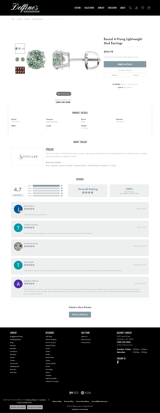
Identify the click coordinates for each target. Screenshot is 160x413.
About (122, 7)
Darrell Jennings (31, 243)
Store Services (86, 339)
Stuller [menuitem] (48, 366)
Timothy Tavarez (31, 225)
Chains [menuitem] (12, 357)
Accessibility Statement (99, 401)
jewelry (19, 19)
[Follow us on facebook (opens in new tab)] (118, 362)
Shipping (115, 75)
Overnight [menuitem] (49, 369)
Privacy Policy (85, 342)
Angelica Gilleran (31, 281)
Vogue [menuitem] (48, 360)
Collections (89, 7)
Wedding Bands (94, 165)
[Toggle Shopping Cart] (149, 8)
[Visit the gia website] (86, 393)
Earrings (26, 19)
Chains (113, 165)
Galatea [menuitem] (48, 375)
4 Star (30, 188)
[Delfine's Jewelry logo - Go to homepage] (26, 7)
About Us (84, 336)
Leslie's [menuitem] (48, 348)
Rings (48, 165)
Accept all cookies (35, 407)
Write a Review (80, 314)
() (62, 186)
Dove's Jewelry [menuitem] (51, 342)
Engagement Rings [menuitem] (16, 336)
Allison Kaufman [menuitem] (51, 339)
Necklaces (54, 165)
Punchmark (84, 409)
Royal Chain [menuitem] (50, 357)
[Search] (130, 8)
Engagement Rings (80, 165)
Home (12, 19)
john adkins (29, 206)
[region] (63, 59)
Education (112, 7)
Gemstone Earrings (37, 19)
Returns (136, 75)
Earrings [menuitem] (13, 345)
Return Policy (57, 401)
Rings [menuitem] (12, 342)
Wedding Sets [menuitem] (14, 366)
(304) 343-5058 (63, 102)
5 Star (30, 186)
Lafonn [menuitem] (48, 372)
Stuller (83, 121)
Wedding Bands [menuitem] (15, 339)
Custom (77, 7)
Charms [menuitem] (12, 360)
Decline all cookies (17, 407)
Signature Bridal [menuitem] (51, 378)
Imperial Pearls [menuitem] (51, 345)
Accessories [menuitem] (14, 363)
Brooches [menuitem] (13, 369)
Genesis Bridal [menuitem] (51, 363)
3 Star (30, 191)
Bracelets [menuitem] (13, 348)
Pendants (103, 165)
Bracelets (69, 165)
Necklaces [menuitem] (13, 351)
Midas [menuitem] (48, 354)
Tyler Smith (28, 262)
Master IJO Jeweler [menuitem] (52, 381)
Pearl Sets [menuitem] (13, 372)
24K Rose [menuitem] (49, 336)
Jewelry (101, 7)
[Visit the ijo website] (73, 393)
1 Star (30, 196)
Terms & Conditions (82, 401)
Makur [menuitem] (48, 351)
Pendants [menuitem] (13, 354)
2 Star (30, 193)
